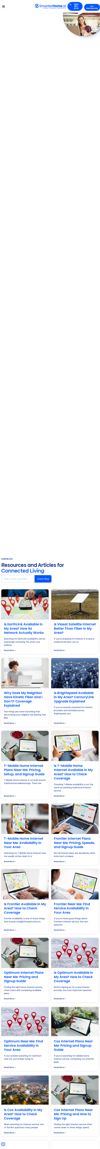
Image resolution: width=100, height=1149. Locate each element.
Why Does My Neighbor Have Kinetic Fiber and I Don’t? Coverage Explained (23, 699)
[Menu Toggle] (3, 6)
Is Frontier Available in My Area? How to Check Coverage (25, 908)
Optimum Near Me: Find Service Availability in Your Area (23, 1045)
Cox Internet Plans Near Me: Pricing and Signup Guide (73, 1045)
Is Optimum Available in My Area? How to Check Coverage (73, 976)
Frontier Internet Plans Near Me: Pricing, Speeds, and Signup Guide (74, 842)
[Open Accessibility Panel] (3, 1144)
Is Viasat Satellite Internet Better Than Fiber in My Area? (75, 628)
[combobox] (18, 579)
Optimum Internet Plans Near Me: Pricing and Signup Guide (24, 976)
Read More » (10, 650)
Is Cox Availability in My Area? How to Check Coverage (23, 1114)
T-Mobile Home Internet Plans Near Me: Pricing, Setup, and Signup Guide (24, 769)
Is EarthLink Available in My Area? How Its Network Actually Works (24, 628)
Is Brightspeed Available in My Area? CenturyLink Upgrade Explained (74, 697)
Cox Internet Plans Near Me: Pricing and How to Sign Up (73, 1114)
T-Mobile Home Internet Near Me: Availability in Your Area (23, 842)
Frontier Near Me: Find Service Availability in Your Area (72, 908)
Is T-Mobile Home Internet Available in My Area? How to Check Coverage (73, 772)
